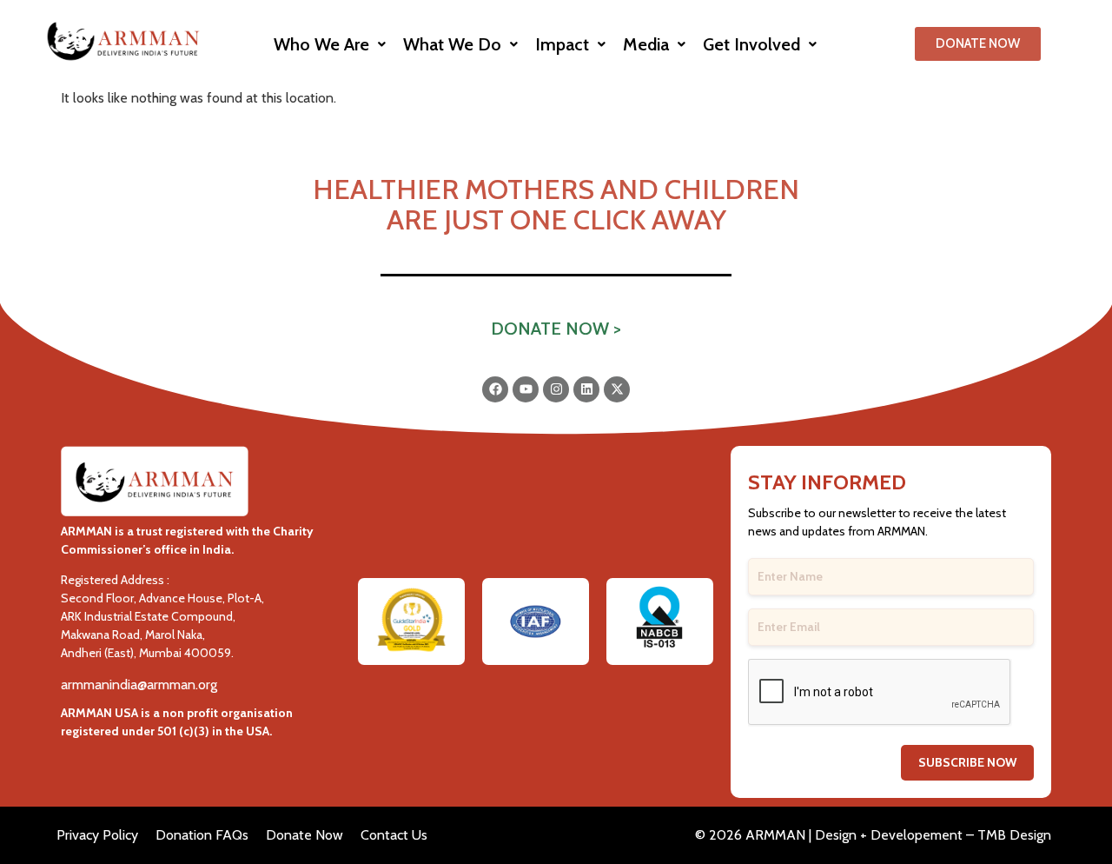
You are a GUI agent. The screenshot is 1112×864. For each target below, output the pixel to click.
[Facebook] (495, 389)
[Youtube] (526, 389)
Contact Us (394, 835)
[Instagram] (556, 389)
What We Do (452, 44)
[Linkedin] (586, 389)
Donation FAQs (202, 835)
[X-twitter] (617, 389)
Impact (562, 44)
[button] (329, 44)
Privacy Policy (97, 835)
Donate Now (304, 835)
